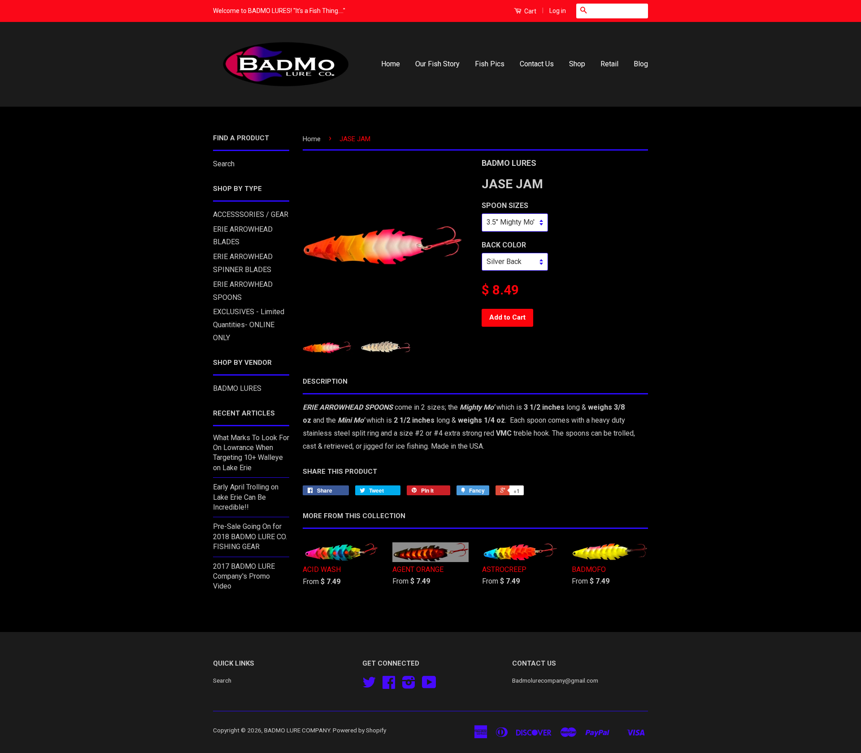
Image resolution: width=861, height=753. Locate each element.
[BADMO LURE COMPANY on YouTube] (429, 685)
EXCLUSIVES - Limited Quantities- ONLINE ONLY (248, 324)
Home (390, 64)
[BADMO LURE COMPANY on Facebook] (389, 685)
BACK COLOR (504, 245)
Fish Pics (489, 64)
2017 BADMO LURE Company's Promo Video (244, 576)
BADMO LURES (237, 388)
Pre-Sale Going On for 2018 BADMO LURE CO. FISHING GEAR (250, 536)
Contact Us (537, 64)
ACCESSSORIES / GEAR (250, 214)
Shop (577, 64)
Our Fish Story (437, 64)
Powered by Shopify (359, 730)
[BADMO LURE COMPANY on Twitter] (369, 685)
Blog (641, 64)
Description (325, 381)
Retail (609, 64)
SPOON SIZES (505, 205)
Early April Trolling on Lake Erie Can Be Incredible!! (245, 497)
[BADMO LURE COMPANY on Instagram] (409, 685)
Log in (557, 10)
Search (224, 164)
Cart (529, 11)
